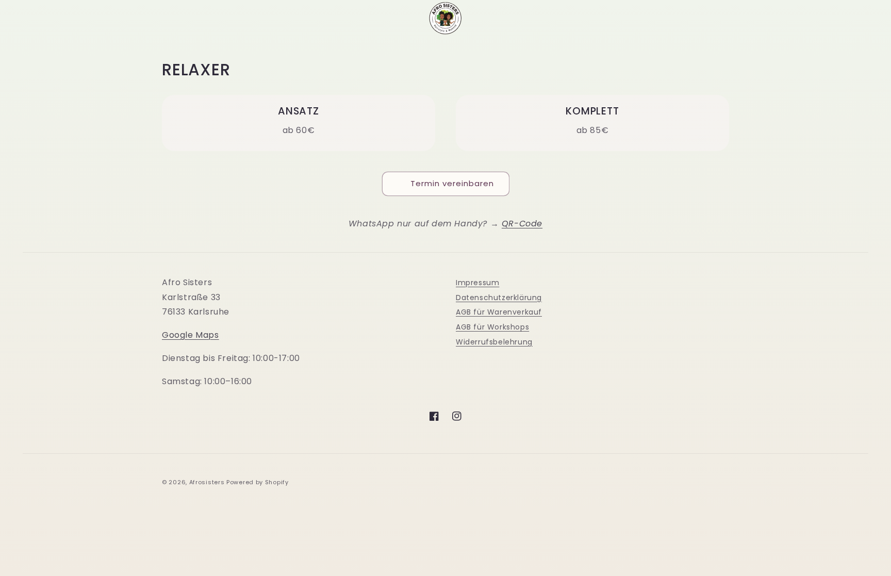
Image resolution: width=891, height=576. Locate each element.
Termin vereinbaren (452, 183)
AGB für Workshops (492, 327)
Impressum (477, 282)
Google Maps (190, 335)
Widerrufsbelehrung (494, 342)
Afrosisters (207, 482)
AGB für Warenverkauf (499, 312)
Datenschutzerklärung (499, 297)
